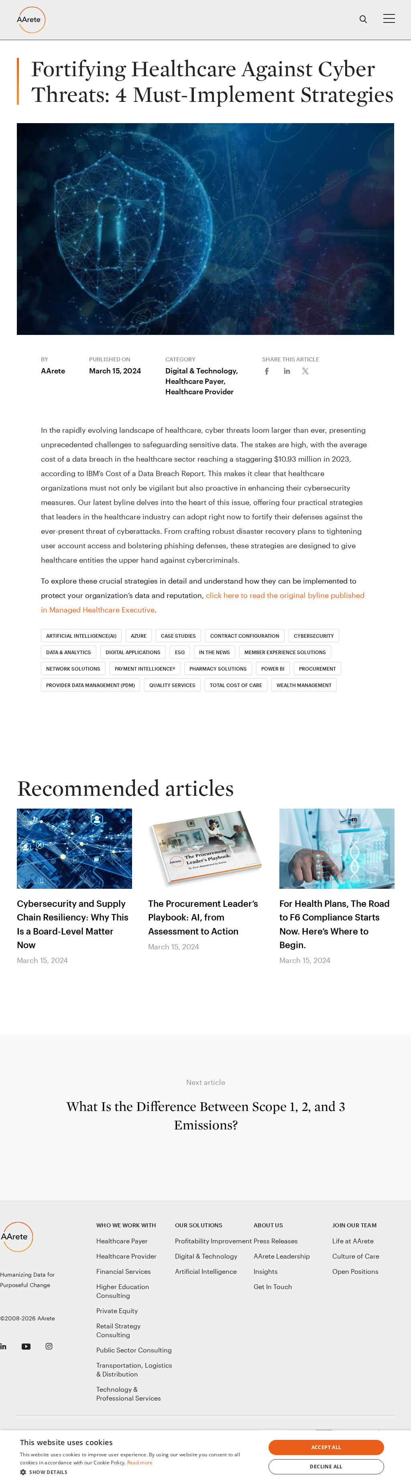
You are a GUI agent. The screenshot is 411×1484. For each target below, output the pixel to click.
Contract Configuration (244, 636)
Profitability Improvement (213, 1241)
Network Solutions (73, 668)
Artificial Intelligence (206, 1271)
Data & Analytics (68, 652)
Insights (266, 1271)
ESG (180, 652)
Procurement (317, 668)
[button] (139, 1472)
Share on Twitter (312, 370)
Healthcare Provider (199, 391)
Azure (138, 636)
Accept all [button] (326, 1447)
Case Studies (178, 636)
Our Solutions (198, 1225)
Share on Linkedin (292, 370)
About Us (268, 1225)
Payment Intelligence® (145, 668)
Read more (140, 1462)
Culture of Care (355, 1256)
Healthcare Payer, (195, 381)
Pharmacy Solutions (218, 668)
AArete (53, 370)
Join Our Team (354, 1225)
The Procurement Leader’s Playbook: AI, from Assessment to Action (203, 917)
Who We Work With (126, 1225)
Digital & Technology (206, 1256)
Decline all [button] (326, 1466)
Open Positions (355, 1271)
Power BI (273, 668)
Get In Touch (273, 1286)
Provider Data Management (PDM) (90, 685)
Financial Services (123, 1271)
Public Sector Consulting (134, 1350)
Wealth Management (304, 685)
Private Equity (117, 1310)
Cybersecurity (314, 636)
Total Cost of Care (236, 685)
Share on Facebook (272, 370)
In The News (214, 652)
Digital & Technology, (201, 370)
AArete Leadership (282, 1256)
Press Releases (276, 1241)
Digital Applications (133, 652)
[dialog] (205, 1457)
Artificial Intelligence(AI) (81, 636)
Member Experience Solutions (285, 652)
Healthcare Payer (122, 1241)
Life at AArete (353, 1241)
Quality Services (172, 685)
